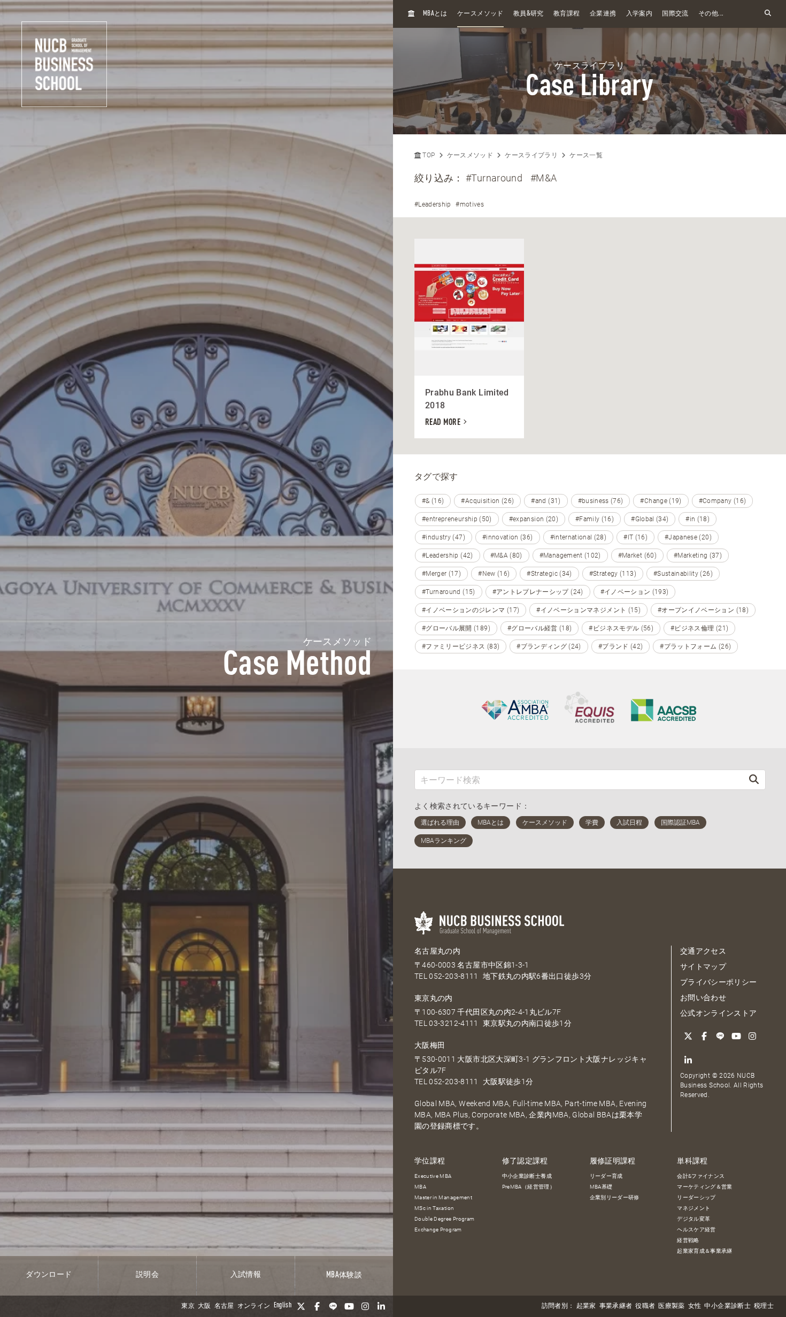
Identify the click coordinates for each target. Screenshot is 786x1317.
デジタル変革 (693, 1219)
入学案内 (639, 14)
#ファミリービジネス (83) (460, 646)
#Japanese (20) (688, 537)
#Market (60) (637, 555)
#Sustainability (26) (683, 573)
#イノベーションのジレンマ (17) (470, 610)
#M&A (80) (506, 555)
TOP (428, 155)
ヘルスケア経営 (696, 1229)
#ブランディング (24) (549, 646)
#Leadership (432, 204)
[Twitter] (301, 1306)
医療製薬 (671, 1306)
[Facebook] (317, 1306)
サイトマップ (703, 966)
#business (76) (600, 501)
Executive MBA (433, 1176)
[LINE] (333, 1306)
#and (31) (545, 501)
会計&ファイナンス (701, 1176)
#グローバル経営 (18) (539, 628)
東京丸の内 (433, 998)
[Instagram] (365, 1306)
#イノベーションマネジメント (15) (588, 610)
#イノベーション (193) (634, 592)
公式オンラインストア (718, 1013)
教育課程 (566, 14)
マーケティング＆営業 (705, 1187)
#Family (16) (594, 519)
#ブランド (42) (620, 646)
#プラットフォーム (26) (695, 646)
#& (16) (433, 501)
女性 (695, 1306)
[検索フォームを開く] (767, 13)
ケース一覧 (586, 155)
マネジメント (693, 1208)
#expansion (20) (533, 519)
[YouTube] (349, 1306)
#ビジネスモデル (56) (621, 628)
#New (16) (494, 573)
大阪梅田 (429, 1045)
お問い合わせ (703, 997)
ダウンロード (49, 1274)
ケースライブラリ (531, 155)
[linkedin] (381, 1306)
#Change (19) (660, 501)
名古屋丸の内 (437, 951)
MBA (420, 1187)
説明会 (147, 1274)
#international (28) (578, 537)
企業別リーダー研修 (614, 1197)
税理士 (764, 1306)
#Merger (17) (441, 573)
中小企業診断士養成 (527, 1176)
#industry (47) (443, 537)
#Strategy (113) (612, 573)
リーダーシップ (696, 1197)
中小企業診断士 (727, 1306)
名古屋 (224, 1306)
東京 (188, 1306)
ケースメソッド (480, 14)
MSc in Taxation (434, 1208)
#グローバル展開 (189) (456, 628)
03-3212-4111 (453, 1023)
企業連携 (603, 14)
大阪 (204, 1306)
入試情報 (245, 1274)
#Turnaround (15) (448, 592)
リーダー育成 (606, 1176)
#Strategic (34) (549, 573)
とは (435, 13)
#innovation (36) (507, 537)
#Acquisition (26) (487, 501)
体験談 (344, 1275)
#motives (470, 204)
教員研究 (528, 13)
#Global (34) (649, 519)
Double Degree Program (444, 1219)
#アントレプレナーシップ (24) (537, 592)
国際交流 (675, 14)
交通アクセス (703, 951)
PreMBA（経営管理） (528, 1187)
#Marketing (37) (698, 555)
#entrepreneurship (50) (457, 519)
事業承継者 (616, 1306)
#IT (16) (635, 537)
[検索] (754, 779)
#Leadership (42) (447, 555)
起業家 (586, 1306)
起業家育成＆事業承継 (705, 1251)
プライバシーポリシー (718, 982)
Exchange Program (438, 1229)
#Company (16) (722, 501)
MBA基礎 (601, 1187)
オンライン (254, 1306)
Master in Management (443, 1197)
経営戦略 (688, 1240)
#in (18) (697, 519)
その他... (710, 14)
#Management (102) (570, 555)
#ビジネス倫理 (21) (699, 628)
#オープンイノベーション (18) (703, 610)
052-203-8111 (453, 976)
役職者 (645, 1306)
